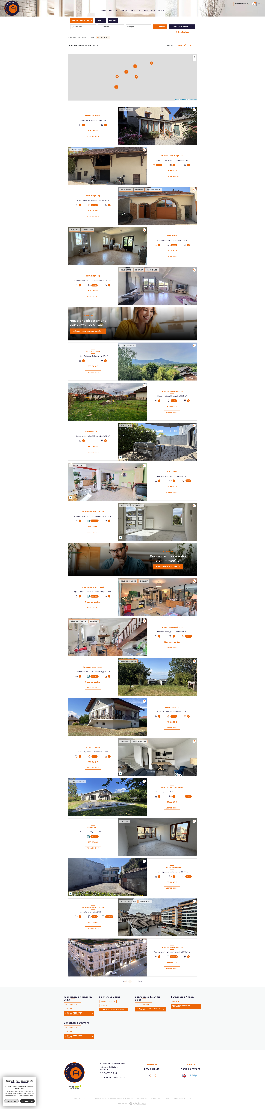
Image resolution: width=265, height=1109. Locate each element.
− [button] (194, 60)
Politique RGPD (178, 1098)
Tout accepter (27, 1101)
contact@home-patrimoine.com (113, 1077)
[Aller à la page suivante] (140, 981)
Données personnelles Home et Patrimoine (120, 1098)
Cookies (189, 1098)
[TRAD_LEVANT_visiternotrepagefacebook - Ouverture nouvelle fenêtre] (149, 1075)
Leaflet (177, 99)
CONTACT (162, 10)
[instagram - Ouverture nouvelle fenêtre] (154, 1075)
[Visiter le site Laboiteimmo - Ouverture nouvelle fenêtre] (137, 1103)
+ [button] (194, 57)
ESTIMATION (135, 10)
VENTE (103, 10)
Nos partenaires (141, 1098)
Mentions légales (155, 1098)
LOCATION (113, 10)
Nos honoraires (99, 1098)
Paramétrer (11, 1101)
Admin (167, 1098)
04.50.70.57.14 (108, 1073)
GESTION (124, 10)
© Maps (183, 99)
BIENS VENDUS (149, 10)
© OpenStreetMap (192, 99)
